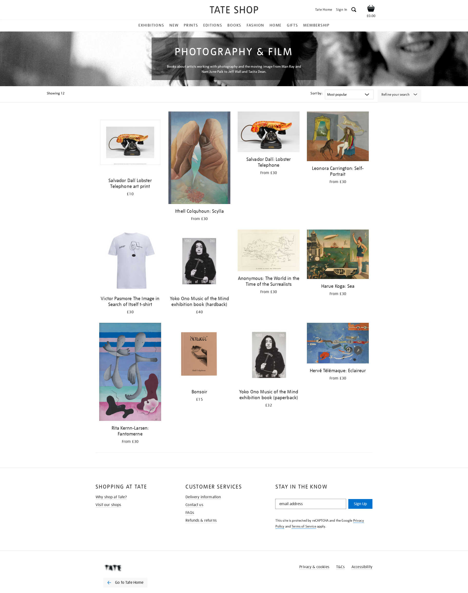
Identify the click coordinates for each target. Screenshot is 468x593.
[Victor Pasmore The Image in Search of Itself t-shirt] (130, 261)
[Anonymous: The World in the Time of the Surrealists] (269, 251)
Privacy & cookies (314, 567)
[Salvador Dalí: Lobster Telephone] (269, 132)
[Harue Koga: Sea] (338, 255)
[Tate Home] (134, 568)
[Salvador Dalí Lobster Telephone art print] (130, 143)
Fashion (255, 25)
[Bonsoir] (199, 354)
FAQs (189, 512)
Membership (316, 25)
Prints (191, 25)
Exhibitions (151, 25)
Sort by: (316, 93)
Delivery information (203, 497)
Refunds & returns (201, 520)
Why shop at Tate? (111, 497)
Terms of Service (304, 526)
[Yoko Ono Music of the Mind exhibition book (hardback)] (199, 261)
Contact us (194, 504)
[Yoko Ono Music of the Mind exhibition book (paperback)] (269, 354)
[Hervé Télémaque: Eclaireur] (338, 344)
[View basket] (371, 9)
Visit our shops (108, 504)
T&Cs (340, 567)
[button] (353, 10)
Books (234, 25)
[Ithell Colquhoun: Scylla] (199, 158)
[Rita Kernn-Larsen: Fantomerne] (130, 373)
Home (276, 25)
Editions (212, 25)
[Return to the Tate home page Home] (234, 10)
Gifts (292, 25)
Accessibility (361, 567)
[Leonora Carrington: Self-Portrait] (338, 137)
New (173, 25)
